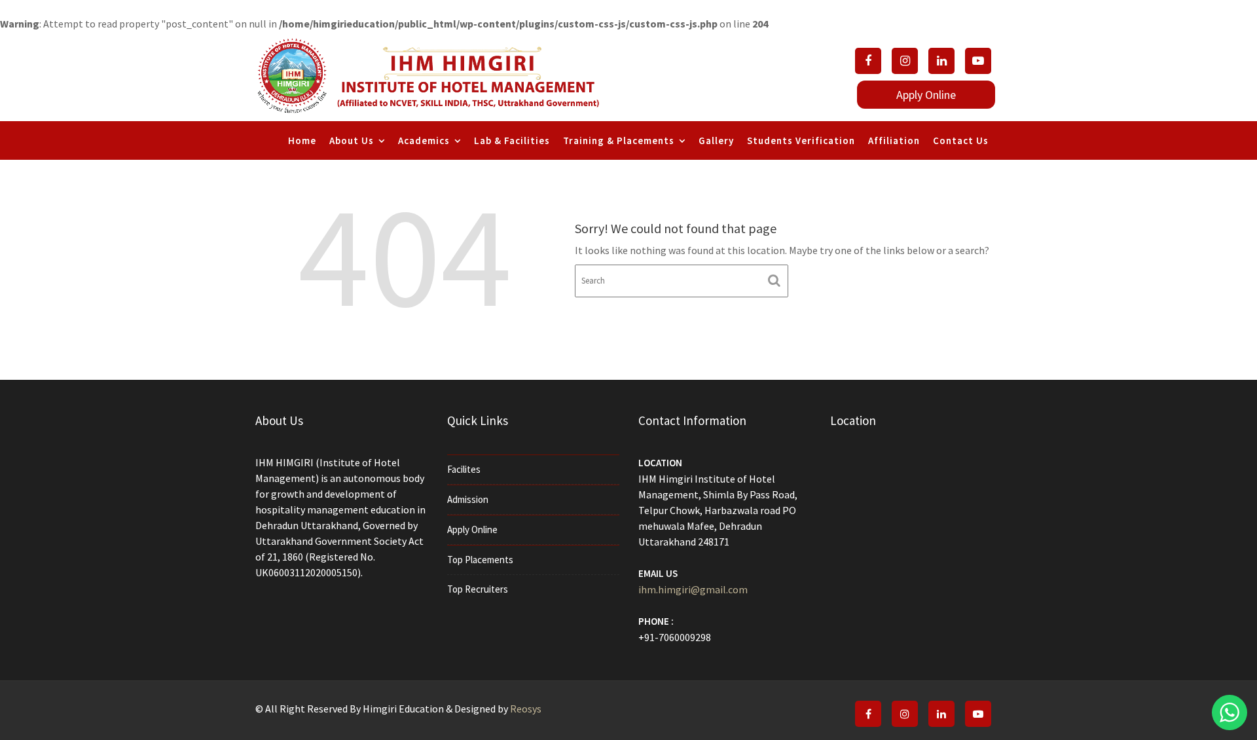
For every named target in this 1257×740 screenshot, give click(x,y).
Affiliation (894, 140)
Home (302, 140)
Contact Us (961, 140)
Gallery (716, 140)
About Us (351, 140)
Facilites (464, 469)
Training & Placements (618, 140)
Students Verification (801, 140)
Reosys (525, 708)
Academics (424, 140)
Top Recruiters (477, 589)
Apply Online (472, 529)
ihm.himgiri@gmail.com (693, 589)
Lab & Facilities (512, 140)
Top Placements (480, 559)
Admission (467, 499)
